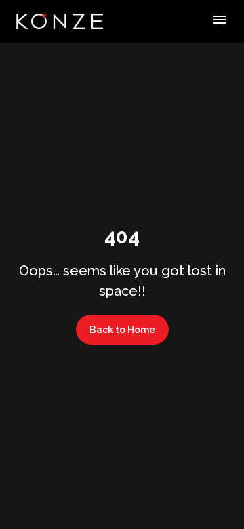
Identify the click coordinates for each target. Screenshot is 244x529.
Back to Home (122, 329)
